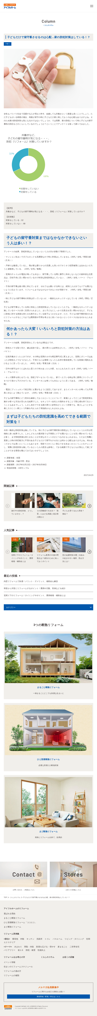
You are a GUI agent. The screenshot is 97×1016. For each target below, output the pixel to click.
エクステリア (9, 942)
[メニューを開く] (91, 6)
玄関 (88, 939)
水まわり (18, 947)
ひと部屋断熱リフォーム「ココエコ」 (20, 922)
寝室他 (15, 939)
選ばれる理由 (9, 913)
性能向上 (41, 950)
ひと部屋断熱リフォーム (48, 759)
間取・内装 (29, 947)
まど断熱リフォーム (48, 831)
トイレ (47, 939)
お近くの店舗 (68, 957)
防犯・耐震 (30, 950)
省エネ (20, 950)
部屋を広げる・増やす (45, 947)
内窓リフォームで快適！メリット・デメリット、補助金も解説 (31, 581)
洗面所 (39, 939)
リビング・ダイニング (74, 939)
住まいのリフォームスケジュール (18, 967)
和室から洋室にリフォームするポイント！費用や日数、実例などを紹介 (35, 588)
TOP (5, 897)
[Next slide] (89, 506)
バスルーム (57, 939)
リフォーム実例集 (11, 934)
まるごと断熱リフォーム (48, 687)
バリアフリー (9, 950)
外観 (22, 939)
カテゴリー (11, 607)
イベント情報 (9, 962)
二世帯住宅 (74, 947)
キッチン (30, 939)
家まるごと (62, 947)
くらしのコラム (15, 897)
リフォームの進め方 (12, 971)
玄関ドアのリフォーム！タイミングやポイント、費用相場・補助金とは (35, 595)
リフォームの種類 (11, 975)
